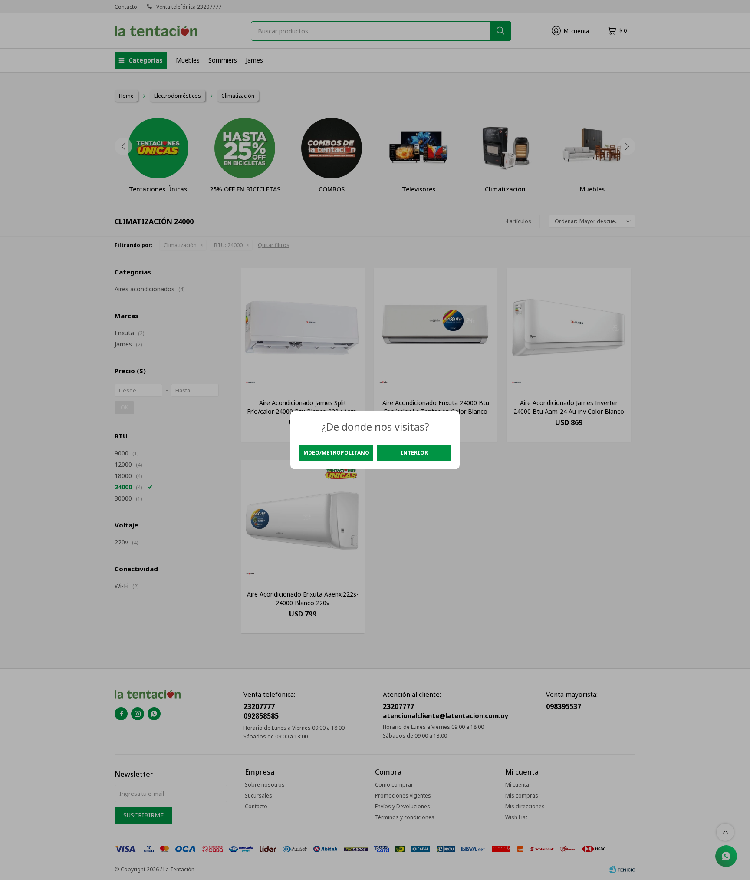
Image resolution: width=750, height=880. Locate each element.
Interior (414, 452)
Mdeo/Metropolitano (336, 452)
